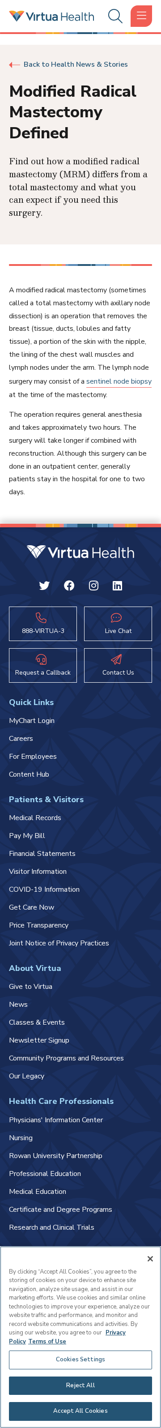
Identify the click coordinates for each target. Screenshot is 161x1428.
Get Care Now (31, 907)
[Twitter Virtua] (44, 587)
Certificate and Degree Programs (60, 1209)
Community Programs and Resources (66, 1058)
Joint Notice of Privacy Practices (59, 943)
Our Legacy (26, 1076)
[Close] (150, 1259)
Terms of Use (47, 1342)
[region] (80, 1337)
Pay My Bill (27, 836)
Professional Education (45, 1174)
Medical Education (37, 1192)
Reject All (80, 1385)
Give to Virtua (30, 987)
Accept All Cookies (80, 1411)
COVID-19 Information (44, 889)
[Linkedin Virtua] (117, 587)
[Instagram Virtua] (93, 587)
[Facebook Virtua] (69, 587)
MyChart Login (32, 721)
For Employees (33, 756)
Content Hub (29, 774)
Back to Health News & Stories (76, 64)
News (18, 1004)
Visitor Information (38, 871)
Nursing (21, 1138)
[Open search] (114, 16)
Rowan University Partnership (55, 1156)
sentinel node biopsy (119, 381)
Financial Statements (42, 854)
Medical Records (35, 818)
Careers (21, 739)
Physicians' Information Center (56, 1120)
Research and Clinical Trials (51, 1227)
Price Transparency (38, 925)
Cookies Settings (80, 1359)
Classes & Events (37, 1022)
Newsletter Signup (39, 1040)
